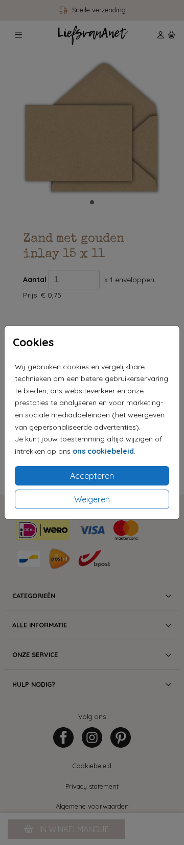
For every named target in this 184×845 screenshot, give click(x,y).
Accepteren (92, 476)
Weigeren (92, 499)
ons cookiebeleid (103, 451)
